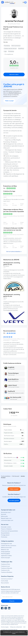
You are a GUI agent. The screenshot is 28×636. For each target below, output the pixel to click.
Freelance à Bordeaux (6, 572)
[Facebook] (2, 608)
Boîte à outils (4, 516)
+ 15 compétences (8, 54)
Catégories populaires (7, 541)
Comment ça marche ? (7, 578)
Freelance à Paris (5, 564)
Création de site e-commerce (8, 545)
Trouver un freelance (6, 529)
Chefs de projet (13, 399)
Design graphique (5, 551)
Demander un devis (6, 527)
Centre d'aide (4, 580)
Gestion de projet (5, 557)
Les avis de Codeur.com (7, 520)
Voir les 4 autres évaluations (13, 251)
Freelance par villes (6, 562)
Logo (5, 51)
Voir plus (5, 42)
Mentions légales (5, 627)
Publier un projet (9, 100)
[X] (6, 608)
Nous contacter (5, 582)
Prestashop (7, 45)
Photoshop (11, 51)
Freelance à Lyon (5, 566)
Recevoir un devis (14, 74)
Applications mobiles (6, 555)
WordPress (21, 48)
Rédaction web (5, 549)
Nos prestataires (5, 533)
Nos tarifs (3, 514)
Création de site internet (10, 48)
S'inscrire (11, 601)
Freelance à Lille (5, 570)
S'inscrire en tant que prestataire (9, 531)
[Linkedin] (9, 608)
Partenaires (4, 537)
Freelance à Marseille (6, 568)
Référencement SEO (6, 547)
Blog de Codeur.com (6, 518)
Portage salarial (5, 535)
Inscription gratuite (14, 500)
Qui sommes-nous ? (6, 512)
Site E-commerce (15, 45)
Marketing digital (5, 553)
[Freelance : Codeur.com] (8, 2)
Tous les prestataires (5, 476)
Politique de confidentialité (16, 627)
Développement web (6, 543)
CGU (24, 627)
